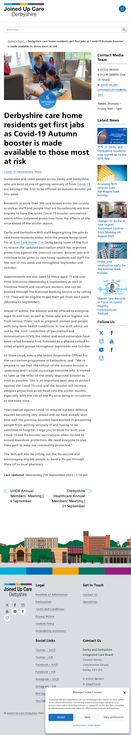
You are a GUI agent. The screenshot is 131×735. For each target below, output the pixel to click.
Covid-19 (83, 184)
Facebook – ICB (45, 672)
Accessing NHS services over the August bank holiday (108, 190)
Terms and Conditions (50, 609)
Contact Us (90, 594)
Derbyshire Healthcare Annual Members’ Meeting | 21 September (68, 498)
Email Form (93, 684)
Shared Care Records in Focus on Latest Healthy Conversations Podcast (111, 306)
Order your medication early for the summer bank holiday (111, 267)
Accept (61, 717)
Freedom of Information (52, 594)
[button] (124, 692)
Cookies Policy (79, 725)
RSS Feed (41, 693)
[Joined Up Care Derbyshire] (24, 16)
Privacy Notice (94, 725)
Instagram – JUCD (47, 679)
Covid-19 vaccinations (18, 172)
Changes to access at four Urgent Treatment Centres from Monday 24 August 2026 (111, 229)
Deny (87, 717)
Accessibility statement (51, 631)
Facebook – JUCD (47, 664)
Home (11, 41)
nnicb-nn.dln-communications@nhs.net (111, 90)
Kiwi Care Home (25, 242)
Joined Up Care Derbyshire (22, 713)
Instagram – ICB (46, 686)
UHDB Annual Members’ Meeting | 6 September (26, 496)
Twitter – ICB (44, 657)
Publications (43, 602)
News (21, 41)
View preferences (114, 717)
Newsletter (90, 602)
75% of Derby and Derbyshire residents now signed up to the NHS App (112, 153)
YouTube (41, 701)
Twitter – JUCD (45, 650)
